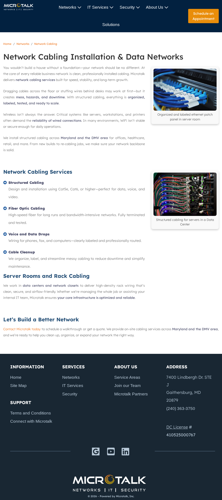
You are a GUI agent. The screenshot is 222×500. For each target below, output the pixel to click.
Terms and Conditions (30, 413)
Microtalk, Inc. (125, 496)
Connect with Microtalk (31, 421)
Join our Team (127, 385)
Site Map (18, 385)
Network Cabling (45, 43)
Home (7, 43)
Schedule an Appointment (203, 16)
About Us (154, 7)
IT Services (97, 7)
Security (127, 7)
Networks (67, 7)
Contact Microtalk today (22, 329)
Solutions (111, 24)
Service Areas (127, 377)
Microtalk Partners (131, 394)
